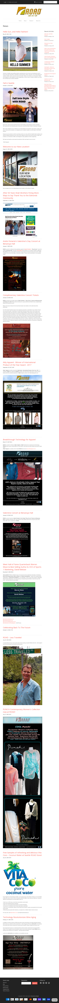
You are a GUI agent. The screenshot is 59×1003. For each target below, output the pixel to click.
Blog (4, 984)
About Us (38, 20)
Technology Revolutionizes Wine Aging (19, 917)
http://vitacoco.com (14, 912)
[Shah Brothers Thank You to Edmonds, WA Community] (20, 236)
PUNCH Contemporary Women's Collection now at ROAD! (21, 710)
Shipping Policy (6, 989)
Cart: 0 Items (39, 2)
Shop (25, 20)
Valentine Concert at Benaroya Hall (18, 513)
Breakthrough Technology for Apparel (19, 439)
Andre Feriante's (27, 249)
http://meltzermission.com (8, 620)
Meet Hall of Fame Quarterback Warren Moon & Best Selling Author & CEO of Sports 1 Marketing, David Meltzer (22, 567)
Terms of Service (6, 990)
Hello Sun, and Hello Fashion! (15, 31)
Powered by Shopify (35, 996)
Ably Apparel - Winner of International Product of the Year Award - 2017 (19, 363)
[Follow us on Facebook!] (41, 983)
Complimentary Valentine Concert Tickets (21, 295)
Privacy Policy (5, 985)
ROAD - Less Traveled (12, 637)
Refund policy (5, 987)
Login (5, 2)
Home (20, 20)
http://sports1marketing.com (8, 619)
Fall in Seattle (8, 83)
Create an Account (12, 2)
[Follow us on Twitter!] (44, 983)
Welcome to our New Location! (16, 146)
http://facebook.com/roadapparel (9, 622)
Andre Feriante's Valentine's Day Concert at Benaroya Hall (21, 242)
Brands (31, 20)
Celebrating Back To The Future (16, 627)
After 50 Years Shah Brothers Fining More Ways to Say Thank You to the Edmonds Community (21, 195)
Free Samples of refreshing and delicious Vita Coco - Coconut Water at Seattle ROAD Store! (22, 853)
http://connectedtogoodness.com (9, 621)
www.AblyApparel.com (31, 448)
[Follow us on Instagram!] (49, 983)
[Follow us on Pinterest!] (46, 983)
